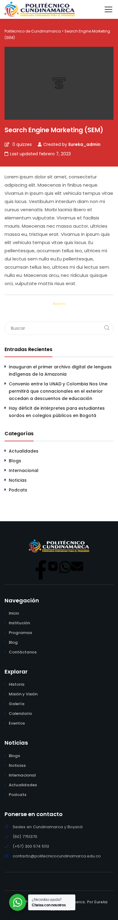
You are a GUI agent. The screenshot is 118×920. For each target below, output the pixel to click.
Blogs (15, 461)
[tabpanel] (59, 230)
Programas (20, 633)
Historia (17, 684)
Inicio (14, 613)
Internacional (23, 470)
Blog (13, 642)
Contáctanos (23, 652)
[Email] (77, 566)
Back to (59, 303)
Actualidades (23, 451)
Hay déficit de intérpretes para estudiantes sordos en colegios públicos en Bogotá (57, 412)
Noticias (18, 480)
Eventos (17, 723)
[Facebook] (41, 566)
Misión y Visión (23, 694)
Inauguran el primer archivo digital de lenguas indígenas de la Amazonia (60, 370)
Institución (19, 623)
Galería (17, 704)
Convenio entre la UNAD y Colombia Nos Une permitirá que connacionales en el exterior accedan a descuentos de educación (58, 391)
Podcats (18, 490)
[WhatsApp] (65, 566)
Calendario (20, 713)
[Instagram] (53, 566)
